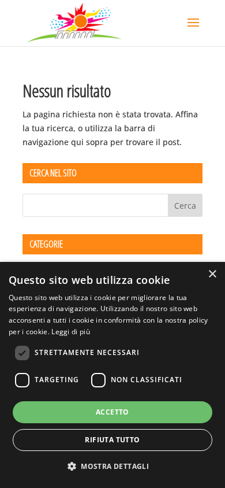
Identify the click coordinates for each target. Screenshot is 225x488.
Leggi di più (70, 332)
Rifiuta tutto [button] (112, 440)
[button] (112, 467)
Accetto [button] (112, 412)
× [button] (212, 274)
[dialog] (112, 375)
